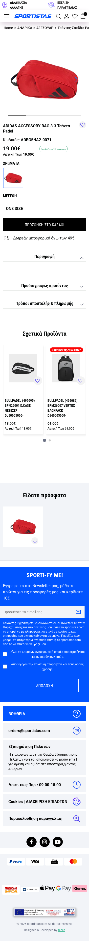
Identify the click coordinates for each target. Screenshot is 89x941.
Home (8, 27)
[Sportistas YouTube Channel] (58, 842)
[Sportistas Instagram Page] (45, 842)
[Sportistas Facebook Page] (31, 842)
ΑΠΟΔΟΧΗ (44, 685)
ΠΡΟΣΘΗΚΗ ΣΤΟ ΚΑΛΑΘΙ (44, 224)
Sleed (61, 930)
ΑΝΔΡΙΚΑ (24, 27)
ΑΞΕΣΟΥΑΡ (44, 27)
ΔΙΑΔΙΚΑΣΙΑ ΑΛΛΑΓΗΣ (18, 4)
